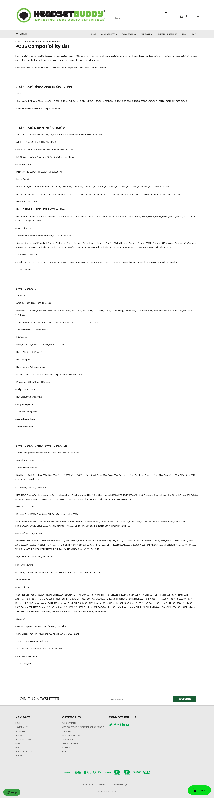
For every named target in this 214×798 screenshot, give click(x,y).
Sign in (18, 751)
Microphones (68, 739)
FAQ (194, 34)
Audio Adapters (69, 723)
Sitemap (18, 755)
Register (28, 751)
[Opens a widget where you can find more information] (11, 792)
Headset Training (70, 743)
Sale (64, 751)
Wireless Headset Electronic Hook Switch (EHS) (83, 727)
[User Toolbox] (181, 16)
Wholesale (128, 34)
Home (93, 34)
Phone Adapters (69, 731)
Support (146, 34)
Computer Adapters (71, 735)
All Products (68, 747)
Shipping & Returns (167, 34)
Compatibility (108, 34)
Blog (184, 34)
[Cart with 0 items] (197, 16)
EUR (188, 16)
